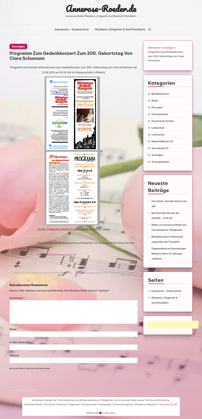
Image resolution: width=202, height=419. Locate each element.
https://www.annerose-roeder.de (56, 254)
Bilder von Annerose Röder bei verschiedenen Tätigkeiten (169, 227)
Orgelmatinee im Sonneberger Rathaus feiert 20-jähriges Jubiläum (169, 253)
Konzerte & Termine (163, 120)
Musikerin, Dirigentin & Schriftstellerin (120, 29)
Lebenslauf (158, 127)
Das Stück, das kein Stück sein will (169, 204)
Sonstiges (18, 46)
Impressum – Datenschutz (71, 29)
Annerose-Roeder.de (101, 8)
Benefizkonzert (160, 93)
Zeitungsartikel (160, 161)
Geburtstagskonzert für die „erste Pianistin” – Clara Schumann (106, 273)
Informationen (160, 114)
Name (13, 329)
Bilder (155, 100)
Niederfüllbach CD (162, 141)
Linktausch (158, 134)
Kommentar (16, 298)
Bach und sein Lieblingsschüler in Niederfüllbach (40, 272)
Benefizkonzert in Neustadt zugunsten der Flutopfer (167, 239)
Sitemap (164, 404)
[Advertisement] (173, 325)
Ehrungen (157, 107)
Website (14, 355)
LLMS (174, 404)
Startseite (154, 47)
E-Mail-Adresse (19, 342)
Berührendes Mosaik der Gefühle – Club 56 (166, 215)
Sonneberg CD (160, 148)
